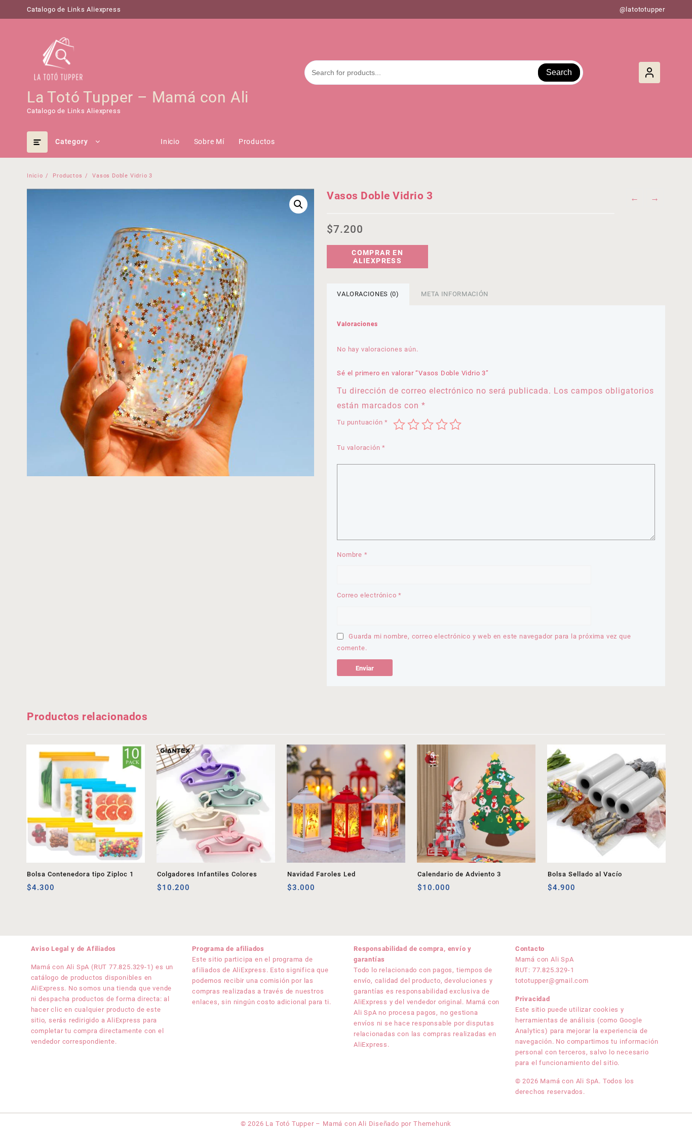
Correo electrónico (369, 595)
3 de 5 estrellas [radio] (427, 424)
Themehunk (432, 1123)
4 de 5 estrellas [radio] (442, 424)
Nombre (352, 554)
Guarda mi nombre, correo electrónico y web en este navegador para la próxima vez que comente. (484, 642)
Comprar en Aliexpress (377, 257)
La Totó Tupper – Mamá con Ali (138, 97)
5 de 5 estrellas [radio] (455, 424)
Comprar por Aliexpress (36, 891)
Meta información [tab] (454, 294)
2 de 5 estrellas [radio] (413, 424)
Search (559, 72)
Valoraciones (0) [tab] (368, 294)
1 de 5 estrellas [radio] (399, 424)
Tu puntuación (362, 422)
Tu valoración (361, 447)
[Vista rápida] (55, 891)
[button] (298, 204)
